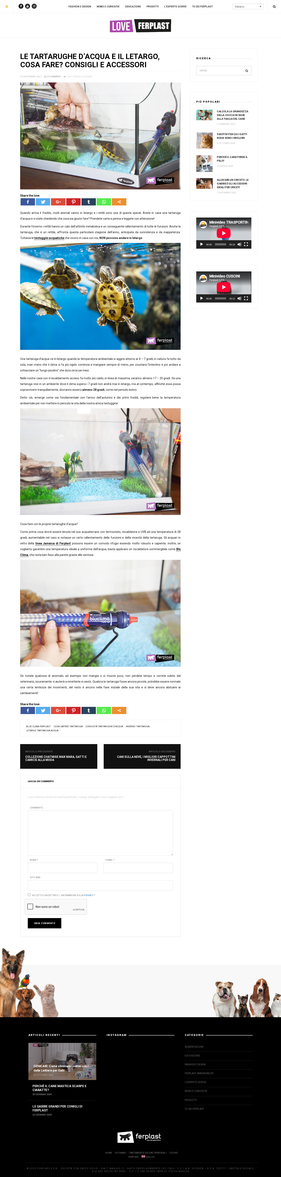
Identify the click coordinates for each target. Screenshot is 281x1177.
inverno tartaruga (138, 726)
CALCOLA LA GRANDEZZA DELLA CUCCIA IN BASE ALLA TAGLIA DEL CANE (232, 115)
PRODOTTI (152, 6)
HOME (108, 1153)
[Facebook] (28, 201)
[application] (223, 233)
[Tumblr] (88, 201)
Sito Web (35, 877)
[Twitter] (43, 201)
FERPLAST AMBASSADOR (199, 1073)
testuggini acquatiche (49, 238)
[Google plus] (58, 201)
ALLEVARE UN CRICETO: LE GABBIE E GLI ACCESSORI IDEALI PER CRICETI (232, 183)
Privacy (89, 895)
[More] (119, 201)
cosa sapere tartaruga (68, 726)
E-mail (110, 860)
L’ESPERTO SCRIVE (175, 6)
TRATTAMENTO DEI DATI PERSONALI (148, 1153)
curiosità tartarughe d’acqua (104, 726)
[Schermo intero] (246, 244)
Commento (36, 807)
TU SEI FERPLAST (202, 6)
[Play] (202, 244)
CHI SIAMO (121, 1153)
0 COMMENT (54, 76)
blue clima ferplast (38, 726)
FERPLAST (133, 1157)
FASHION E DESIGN (80, 6)
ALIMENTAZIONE (194, 1046)
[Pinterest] (73, 201)
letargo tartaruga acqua (42, 730)
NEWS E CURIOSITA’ (108, 6)
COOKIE (173, 1153)
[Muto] (239, 244)
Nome (34, 860)
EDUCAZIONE (133, 6)
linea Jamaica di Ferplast (53, 543)
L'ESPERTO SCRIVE (195, 1082)
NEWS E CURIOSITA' (196, 1091)
